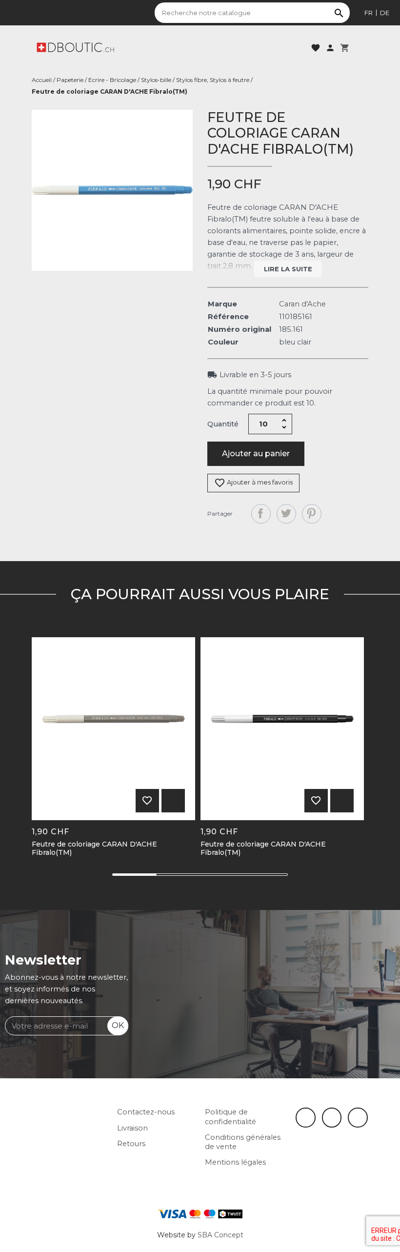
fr (368, 13)
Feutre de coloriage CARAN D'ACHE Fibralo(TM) (94, 848)
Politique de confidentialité (230, 1117)
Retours (131, 1143)
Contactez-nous (146, 1112)
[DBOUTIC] (75, 46)
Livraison (132, 1128)
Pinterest (312, 514)
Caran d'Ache (302, 304)
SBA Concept (220, 1235)
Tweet (286, 514)
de (384, 13)
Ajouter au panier (256, 453)
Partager (261, 514)
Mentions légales (235, 1162)
